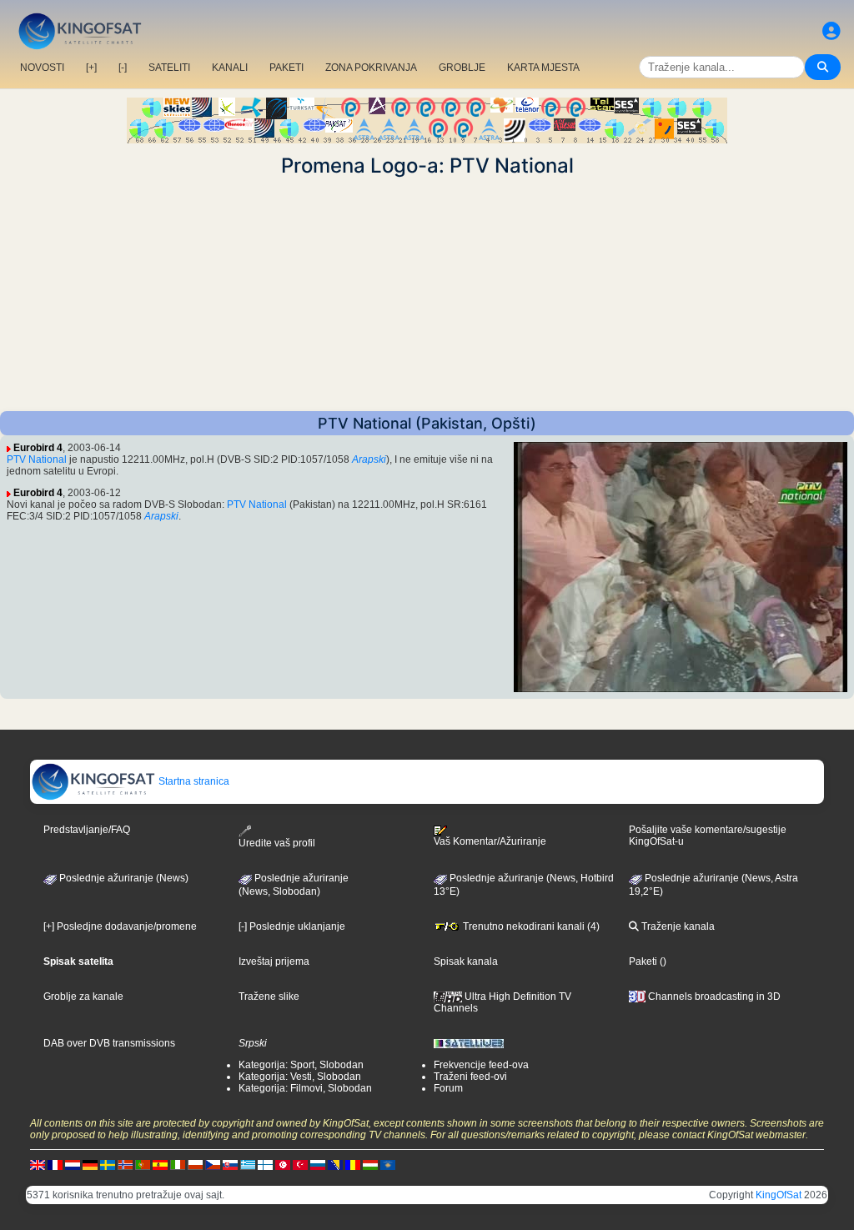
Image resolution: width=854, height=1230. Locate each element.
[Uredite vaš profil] (831, 31)
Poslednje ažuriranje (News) (122, 878)
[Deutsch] (90, 1164)
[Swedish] (107, 1164)
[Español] (160, 1164)
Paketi (643, 961)
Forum (448, 1088)
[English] (37, 1164)
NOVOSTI (42, 67)
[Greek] (247, 1164)
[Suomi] (265, 1164)
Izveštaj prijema (274, 961)
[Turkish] (300, 1164)
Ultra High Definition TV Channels (502, 1002)
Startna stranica (192, 781)
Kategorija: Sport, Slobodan (301, 1065)
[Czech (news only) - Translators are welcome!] (212, 1164)
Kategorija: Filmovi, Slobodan (305, 1088)
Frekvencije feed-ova (481, 1065)
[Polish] (195, 1164)
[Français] (55, 1164)
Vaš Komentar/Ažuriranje (490, 841)
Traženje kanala (677, 926)
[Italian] (177, 1164)
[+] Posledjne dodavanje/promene (120, 926)
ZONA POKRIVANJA (371, 67)
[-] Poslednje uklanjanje (292, 926)
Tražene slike (269, 996)
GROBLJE (462, 67)
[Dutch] (72, 1164)
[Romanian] (352, 1164)
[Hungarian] (370, 1164)
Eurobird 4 (38, 448)
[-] (122, 67)
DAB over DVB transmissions (109, 1043)
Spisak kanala (466, 961)
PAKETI (286, 67)
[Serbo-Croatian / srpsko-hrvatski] (335, 1164)
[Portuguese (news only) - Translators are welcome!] (142, 1164)
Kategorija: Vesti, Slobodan (300, 1076)
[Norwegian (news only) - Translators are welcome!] (125, 1164)
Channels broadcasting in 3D (713, 996)
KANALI (230, 67)
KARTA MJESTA (543, 67)
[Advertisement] (427, 294)
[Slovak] (230, 1164)
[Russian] (317, 1164)
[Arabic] (282, 1164)
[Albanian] (387, 1164)
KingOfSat (778, 1195)
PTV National (37, 459)
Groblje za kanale (83, 996)
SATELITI (169, 67)
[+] (91, 67)
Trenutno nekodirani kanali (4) (530, 926)
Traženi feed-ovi (470, 1076)
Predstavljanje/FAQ (86, 830)
